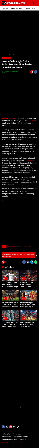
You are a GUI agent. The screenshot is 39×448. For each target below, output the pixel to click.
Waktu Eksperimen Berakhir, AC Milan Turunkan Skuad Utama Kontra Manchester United (27, 325)
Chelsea (12, 246)
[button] (33, 3)
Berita (4, 278)
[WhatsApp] (35, 262)
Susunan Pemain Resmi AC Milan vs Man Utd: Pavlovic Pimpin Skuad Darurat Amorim (10, 305)
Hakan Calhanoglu (25, 246)
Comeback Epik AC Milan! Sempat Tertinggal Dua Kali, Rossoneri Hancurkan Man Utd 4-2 (28, 285)
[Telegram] (32, 262)
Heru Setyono (5, 71)
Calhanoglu (29, 160)
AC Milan (32, 120)
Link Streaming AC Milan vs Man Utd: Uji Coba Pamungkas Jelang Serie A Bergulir (28, 305)
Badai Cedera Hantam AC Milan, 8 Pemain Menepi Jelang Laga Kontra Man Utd (10, 325)
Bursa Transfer (6, 58)
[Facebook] (24, 262)
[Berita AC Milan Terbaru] (14, 3)
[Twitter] (28, 262)
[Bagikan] (35, 72)
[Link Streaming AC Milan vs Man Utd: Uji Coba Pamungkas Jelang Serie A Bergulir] (28, 295)
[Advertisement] (19, 32)
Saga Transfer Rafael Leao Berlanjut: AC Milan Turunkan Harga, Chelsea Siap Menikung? (10, 285)
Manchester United (10, 249)
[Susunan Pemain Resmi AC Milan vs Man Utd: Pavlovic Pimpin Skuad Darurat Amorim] (10, 295)
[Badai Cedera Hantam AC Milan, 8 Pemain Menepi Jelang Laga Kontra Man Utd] (10, 315)
